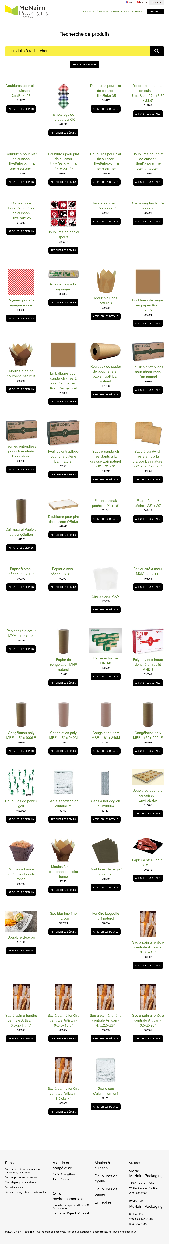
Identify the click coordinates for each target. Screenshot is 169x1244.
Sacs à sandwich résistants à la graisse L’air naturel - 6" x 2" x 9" (105, 458)
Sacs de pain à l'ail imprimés (63, 286)
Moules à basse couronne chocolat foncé (21, 873)
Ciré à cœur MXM (106, 596)
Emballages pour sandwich (20, 1182)
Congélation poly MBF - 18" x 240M (105, 735)
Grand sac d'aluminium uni (105, 1091)
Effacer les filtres (84, 64)
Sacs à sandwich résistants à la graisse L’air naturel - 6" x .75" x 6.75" (148, 458)
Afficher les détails (21, 108)
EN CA (143, 2)
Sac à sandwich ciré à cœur (148, 205)
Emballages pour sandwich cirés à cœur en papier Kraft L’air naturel (63, 380)
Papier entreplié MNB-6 (105, 660)
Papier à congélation (64, 1174)
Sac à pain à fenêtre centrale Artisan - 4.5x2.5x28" (106, 1020)
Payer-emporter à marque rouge (21, 302)
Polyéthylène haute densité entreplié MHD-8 (148, 664)
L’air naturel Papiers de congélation (21, 532)
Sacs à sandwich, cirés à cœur (105, 205)
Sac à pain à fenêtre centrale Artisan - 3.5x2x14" (63, 1093)
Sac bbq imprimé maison (63, 916)
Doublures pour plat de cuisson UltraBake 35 (105, 90)
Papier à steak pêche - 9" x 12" (21, 571)
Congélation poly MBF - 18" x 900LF (148, 735)
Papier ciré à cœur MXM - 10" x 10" (21, 633)
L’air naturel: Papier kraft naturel (71, 1213)
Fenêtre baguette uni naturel (105, 916)
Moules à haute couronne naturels (21, 373)
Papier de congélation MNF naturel (63, 664)
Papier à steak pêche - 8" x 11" (63, 571)
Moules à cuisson (102, 1165)
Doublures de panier (106, 1191)
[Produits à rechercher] (157, 51)
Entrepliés (103, 1202)
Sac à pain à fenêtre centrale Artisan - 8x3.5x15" (148, 947)
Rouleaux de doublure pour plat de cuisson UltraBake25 (21, 210)
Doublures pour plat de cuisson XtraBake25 (21, 90)
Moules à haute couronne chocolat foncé (63, 871)
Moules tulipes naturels (105, 300)
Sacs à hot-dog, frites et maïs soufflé (26, 1192)
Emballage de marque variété (63, 117)
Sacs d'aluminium (15, 1187)
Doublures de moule (106, 1178)
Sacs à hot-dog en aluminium (105, 803)
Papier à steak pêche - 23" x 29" (148, 503)
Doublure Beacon (21, 937)
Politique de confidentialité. (122, 1231)
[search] (155, 11)
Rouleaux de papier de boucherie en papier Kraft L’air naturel (105, 373)
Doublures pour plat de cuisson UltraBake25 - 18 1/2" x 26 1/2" (105, 161)
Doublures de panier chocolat (106, 871)
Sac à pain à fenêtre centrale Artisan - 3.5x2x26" (148, 1020)
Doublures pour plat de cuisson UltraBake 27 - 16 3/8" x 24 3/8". (21, 161)
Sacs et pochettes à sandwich (22, 1177)
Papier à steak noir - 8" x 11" (148, 862)
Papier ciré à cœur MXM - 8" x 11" (147, 571)
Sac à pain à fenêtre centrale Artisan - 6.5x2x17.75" (21, 1020)
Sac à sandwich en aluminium (63, 803)
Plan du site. (73, 1231)
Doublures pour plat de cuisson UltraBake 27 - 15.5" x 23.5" (148, 93)
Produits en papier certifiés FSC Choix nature (71, 1206)
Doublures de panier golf (21, 803)
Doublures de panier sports (63, 234)
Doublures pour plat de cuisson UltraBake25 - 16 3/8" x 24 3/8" (147, 161)
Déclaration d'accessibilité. (94, 1231)
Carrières (134, 1162)
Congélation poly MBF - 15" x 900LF (21, 735)
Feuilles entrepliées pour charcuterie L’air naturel (148, 371)
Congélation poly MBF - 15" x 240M (63, 735)
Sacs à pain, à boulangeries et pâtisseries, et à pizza (22, 1170)
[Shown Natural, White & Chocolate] (21, 354)
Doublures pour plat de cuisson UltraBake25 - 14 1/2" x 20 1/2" (63, 161)
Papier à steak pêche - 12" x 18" (105, 503)
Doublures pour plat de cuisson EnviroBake (147, 795)
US (130, 2)
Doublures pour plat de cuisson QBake (63, 519)
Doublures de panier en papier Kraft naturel (148, 304)
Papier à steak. (61, 1179)
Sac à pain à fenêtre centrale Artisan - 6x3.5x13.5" (63, 1020)
